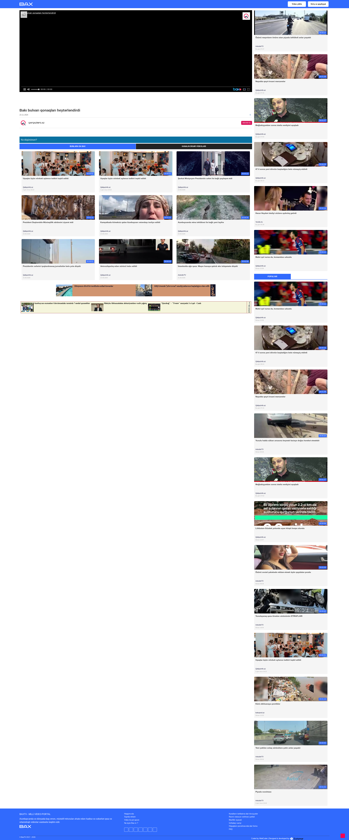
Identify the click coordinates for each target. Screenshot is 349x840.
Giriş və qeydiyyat (318, 4)
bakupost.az (260, 713)
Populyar (272, 276)
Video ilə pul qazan (131, 820)
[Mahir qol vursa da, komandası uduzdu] (291, 242)
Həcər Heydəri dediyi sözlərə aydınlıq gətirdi (276, 213)
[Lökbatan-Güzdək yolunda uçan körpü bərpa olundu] (291, 513)
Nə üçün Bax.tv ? (131, 823)
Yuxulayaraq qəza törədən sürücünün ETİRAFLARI (278, 616)
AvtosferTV (182, 275)
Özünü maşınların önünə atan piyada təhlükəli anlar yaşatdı (283, 37)
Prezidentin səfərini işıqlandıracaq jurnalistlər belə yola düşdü (52, 266)
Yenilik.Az (259, 222)
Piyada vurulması (263, 792)
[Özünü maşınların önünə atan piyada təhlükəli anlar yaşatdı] (291, 22)
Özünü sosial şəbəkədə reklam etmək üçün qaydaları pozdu (283, 572)
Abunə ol (246, 123)
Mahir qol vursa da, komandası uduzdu (273, 257)
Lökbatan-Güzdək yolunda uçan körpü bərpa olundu (280, 528)
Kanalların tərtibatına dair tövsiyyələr (243, 814)
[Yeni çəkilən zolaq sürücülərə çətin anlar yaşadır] (291, 733)
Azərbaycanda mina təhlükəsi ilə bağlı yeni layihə (201, 222)
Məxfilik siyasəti (235, 820)
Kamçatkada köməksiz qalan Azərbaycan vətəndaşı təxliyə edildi (130, 222)
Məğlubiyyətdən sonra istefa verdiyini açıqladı (277, 125)
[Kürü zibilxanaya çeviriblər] (291, 689)
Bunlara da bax (77, 146)
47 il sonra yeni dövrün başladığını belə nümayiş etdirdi (281, 169)
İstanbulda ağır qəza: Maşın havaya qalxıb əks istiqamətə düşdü (208, 266)
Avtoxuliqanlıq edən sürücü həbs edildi (118, 266)
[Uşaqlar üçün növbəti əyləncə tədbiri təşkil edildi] (58, 163)
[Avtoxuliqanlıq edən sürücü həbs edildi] (135, 251)
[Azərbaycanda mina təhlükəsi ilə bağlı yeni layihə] (213, 207)
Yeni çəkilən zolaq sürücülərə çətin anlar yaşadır (277, 748)
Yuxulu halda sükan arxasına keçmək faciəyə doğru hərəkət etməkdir (287, 440)
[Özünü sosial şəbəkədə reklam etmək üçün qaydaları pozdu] (291, 557)
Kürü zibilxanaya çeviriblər (267, 704)
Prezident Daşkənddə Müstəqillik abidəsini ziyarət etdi (48, 222)
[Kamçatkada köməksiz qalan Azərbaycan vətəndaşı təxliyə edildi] (135, 207)
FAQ (230, 829)
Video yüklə (297, 4)
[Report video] (250, 131)
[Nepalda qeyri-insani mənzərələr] (291, 66)
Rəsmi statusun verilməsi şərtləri (242, 817)
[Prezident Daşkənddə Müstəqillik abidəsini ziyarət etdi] (58, 207)
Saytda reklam (130, 817)
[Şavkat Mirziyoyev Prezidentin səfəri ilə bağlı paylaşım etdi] (213, 163)
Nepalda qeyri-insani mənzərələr (270, 81)
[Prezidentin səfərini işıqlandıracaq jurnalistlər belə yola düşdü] (58, 251)
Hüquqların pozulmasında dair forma (243, 826)
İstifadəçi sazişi (235, 823)
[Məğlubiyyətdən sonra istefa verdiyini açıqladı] (291, 110)
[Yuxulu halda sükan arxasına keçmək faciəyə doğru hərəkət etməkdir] (291, 425)
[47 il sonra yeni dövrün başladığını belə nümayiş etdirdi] (291, 154)
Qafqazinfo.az (28, 187)
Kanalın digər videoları (194, 146)
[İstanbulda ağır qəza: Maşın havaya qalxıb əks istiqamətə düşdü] (213, 251)
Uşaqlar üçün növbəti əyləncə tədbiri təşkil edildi (46, 178)
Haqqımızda (129, 814)
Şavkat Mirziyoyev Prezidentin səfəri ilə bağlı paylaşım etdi (205, 178)
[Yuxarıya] (343, 836)
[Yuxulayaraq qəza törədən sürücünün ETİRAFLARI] (291, 601)
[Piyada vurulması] (291, 777)
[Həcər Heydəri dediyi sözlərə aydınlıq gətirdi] (291, 198)
